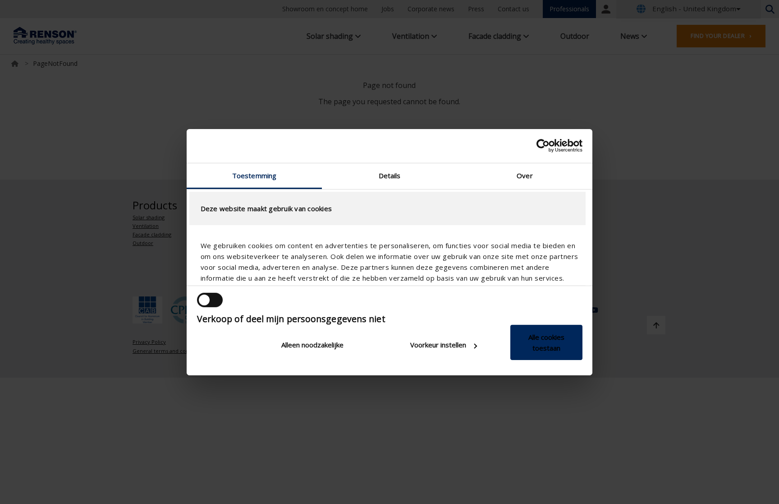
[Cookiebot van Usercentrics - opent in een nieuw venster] (543, 146)
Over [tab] (524, 175)
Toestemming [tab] (254, 175)
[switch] (210, 300)
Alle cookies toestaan (546, 342)
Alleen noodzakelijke (312, 344)
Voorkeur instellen (438, 344)
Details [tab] (390, 175)
